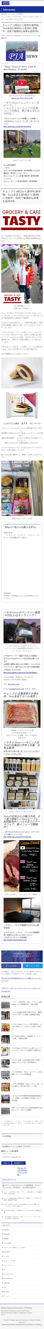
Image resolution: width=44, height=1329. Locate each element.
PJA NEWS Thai (8, 1274)
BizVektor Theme (22, 1324)
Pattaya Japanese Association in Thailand (23, 1320)
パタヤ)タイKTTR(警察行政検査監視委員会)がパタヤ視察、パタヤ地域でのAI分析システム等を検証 (27, 1098)
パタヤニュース (36, 988)
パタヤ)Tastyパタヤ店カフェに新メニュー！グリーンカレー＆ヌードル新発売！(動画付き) (22, 1217)
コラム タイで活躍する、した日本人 (14, 1247)
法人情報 (6, 1292)
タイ (15, 988)
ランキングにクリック (8, 1179)
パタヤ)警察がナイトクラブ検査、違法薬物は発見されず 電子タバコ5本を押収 (11, 1123)
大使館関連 (7, 1234)
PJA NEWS (4, 991)
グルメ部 (6, 1256)
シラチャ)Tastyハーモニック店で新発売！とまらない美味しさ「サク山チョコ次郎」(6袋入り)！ (27, 1026)
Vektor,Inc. (32, 1324)
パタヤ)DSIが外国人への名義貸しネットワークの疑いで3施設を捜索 (23, 1211)
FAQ (5, 1287)
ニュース (20, 988)
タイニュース (27, 988)
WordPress (12, 1324)
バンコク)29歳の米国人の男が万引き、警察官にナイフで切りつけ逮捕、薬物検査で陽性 (22, 1199)
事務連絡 (6, 1239)
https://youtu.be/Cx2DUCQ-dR (22, 98)
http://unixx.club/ (13, 684)
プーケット (7, 1296)
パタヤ (12, 988)
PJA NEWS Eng (8, 1278)
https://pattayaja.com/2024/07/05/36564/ (17, 126)
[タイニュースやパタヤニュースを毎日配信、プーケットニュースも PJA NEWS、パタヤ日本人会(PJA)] (5, 3)
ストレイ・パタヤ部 (9, 1261)
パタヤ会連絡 (7, 1243)
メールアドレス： (7, 1153)
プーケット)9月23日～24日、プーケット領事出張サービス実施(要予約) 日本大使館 (23, 1193)
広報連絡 (6, 1230)
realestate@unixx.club (16, 689)
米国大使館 (7, 1283)
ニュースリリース (9, 1265)
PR (6, 37)
